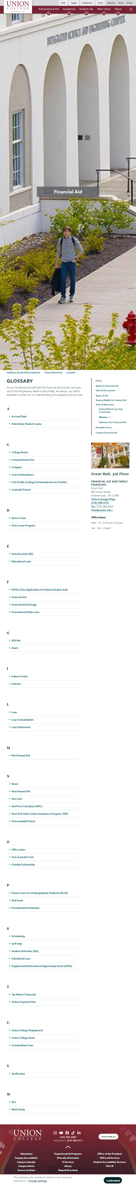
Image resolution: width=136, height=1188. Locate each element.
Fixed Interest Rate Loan (25, 612)
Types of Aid (102, 395)
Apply (74, 3)
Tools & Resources (53, 372)
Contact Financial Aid (106, 432)
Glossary (71, 372)
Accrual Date (19, 416)
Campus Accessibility (26, 1158)
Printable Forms (104, 427)
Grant (15, 648)
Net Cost (17, 798)
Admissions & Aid (49, 9)
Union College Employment (27, 1030)
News (121, 3)
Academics (69, 9)
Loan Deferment (21, 727)
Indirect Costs (19, 676)
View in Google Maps (103, 499)
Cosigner (17, 467)
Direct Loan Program (23, 525)
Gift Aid (16, 640)
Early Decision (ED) (22, 554)
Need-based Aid (21, 791)
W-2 (14, 1102)
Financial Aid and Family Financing (23, 372)
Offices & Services (110, 1158)
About (118, 9)
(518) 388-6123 (100, 502)
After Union (104, 9)
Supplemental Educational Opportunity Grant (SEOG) (42, 966)
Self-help (17, 943)
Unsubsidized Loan (22, 1045)
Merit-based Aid (21, 755)
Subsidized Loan (21, 958)
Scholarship (18, 936)
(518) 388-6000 (68, 1137)
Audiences (87, 3)
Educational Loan (21, 561)
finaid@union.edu (101, 510)
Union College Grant (23, 1037)
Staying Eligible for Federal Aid (111, 400)
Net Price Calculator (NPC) (27, 806)
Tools (100, 3)
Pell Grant (17, 900)
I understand (113, 1180)
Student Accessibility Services (110, 1162)
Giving (129, 3)
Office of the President (109, 1153)
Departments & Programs (68, 1153)
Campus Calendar (26, 1162)
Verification (18, 1073)
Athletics (111, 3)
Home (99, 380)
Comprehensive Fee (23, 459)
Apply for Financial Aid (107, 386)
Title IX (110, 1166)
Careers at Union (26, 1170)
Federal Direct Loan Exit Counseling (111, 410)
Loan (14, 712)
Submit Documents (105, 390)
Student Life (86, 9)
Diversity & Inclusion (68, 1158)
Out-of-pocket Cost (23, 857)
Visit (63, 3)
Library (68, 1166)
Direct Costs (19, 518)
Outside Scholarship (23, 864)
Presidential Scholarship (25, 908)
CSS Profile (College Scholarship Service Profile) (39, 482)
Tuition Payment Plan (24, 1002)
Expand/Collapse (49, 14)
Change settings (38, 1180)
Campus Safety (26, 1166)
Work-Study (18, 1109)
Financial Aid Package (24, 604)
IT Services (68, 1162)
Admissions (26, 1153)
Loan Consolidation (23, 719)
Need (15, 783)
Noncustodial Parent (23, 821)
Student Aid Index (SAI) (25, 951)
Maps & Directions (68, 1170)
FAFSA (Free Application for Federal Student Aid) (40, 589)
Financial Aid (19, 597)
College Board (20, 452)
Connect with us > (108, 1137)
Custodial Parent (21, 489)
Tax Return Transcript (24, 994)
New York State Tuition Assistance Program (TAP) (40, 813)
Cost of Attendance (23, 474)
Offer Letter (18, 849)
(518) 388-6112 (74, 1140)
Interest (16, 683)
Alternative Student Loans (26, 423)
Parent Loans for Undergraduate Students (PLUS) (40, 893)
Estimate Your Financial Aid (112, 422)
